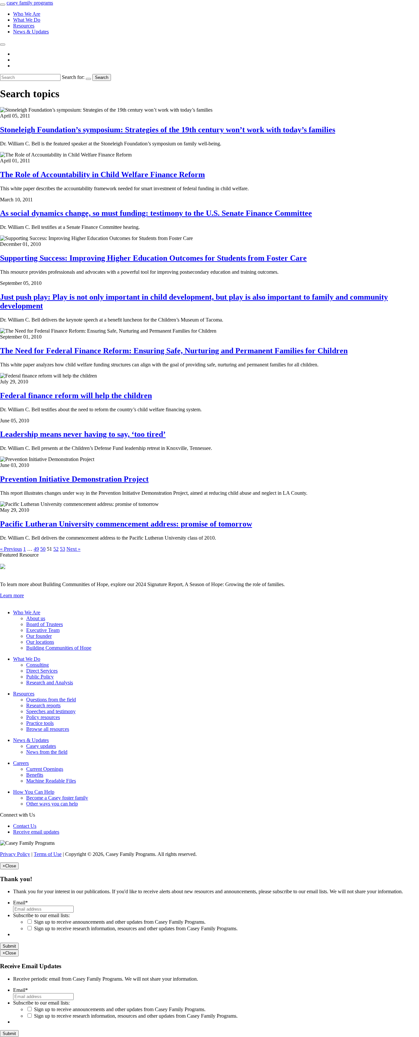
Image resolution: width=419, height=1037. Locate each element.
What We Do (26, 20)
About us (35, 618)
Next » (73, 549)
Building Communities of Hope (58, 648)
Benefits (34, 775)
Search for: (73, 77)
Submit (9, 946)
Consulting (37, 665)
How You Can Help (33, 792)
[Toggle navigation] (2, 5)
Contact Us (24, 826)
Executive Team (43, 630)
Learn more (12, 595)
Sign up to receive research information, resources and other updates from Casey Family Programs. (136, 928)
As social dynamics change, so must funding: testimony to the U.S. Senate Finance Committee (156, 213)
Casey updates (41, 746)
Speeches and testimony (51, 711)
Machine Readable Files (51, 781)
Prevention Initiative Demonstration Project (74, 479)
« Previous (11, 549)
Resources (23, 25)
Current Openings (44, 769)
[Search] (2, 45)
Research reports (43, 705)
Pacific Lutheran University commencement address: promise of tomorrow (126, 524)
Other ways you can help (52, 803)
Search (101, 77)
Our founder (39, 636)
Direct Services (42, 671)
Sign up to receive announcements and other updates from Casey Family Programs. (120, 922)
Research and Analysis (49, 682)
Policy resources (43, 717)
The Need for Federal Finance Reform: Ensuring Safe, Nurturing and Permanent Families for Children (174, 350)
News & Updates (31, 31)
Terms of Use (48, 854)
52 (56, 549)
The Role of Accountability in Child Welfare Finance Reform (102, 174)
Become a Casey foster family (57, 798)
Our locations (40, 642)
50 (43, 549)
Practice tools (40, 723)
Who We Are (26, 14)
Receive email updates (36, 832)
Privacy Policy (15, 854)
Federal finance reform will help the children (76, 395)
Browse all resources (47, 729)
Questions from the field (51, 699)
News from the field (46, 752)
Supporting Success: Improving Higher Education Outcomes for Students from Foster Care (153, 258)
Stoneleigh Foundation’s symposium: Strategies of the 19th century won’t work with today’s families (167, 129)
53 (62, 549)
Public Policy (40, 676)
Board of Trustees (44, 624)
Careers (21, 763)
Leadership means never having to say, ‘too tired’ (83, 434)
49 (36, 549)
